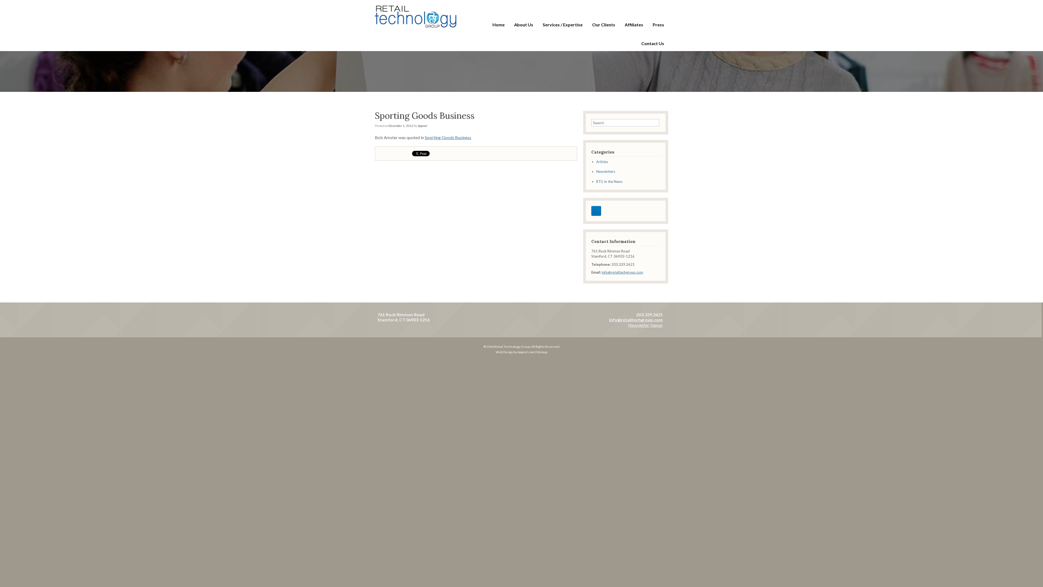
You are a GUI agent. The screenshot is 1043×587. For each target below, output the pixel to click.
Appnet (422, 126)
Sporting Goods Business (448, 137)
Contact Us (652, 43)
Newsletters (605, 171)
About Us (523, 24)
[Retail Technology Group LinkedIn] (596, 211)
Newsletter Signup (645, 325)
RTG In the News (609, 181)
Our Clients (603, 24)
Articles (602, 162)
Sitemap (541, 352)
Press (658, 24)
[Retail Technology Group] (415, 16)
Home (498, 24)
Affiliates (634, 24)
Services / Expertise (563, 24)
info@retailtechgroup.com (622, 272)
